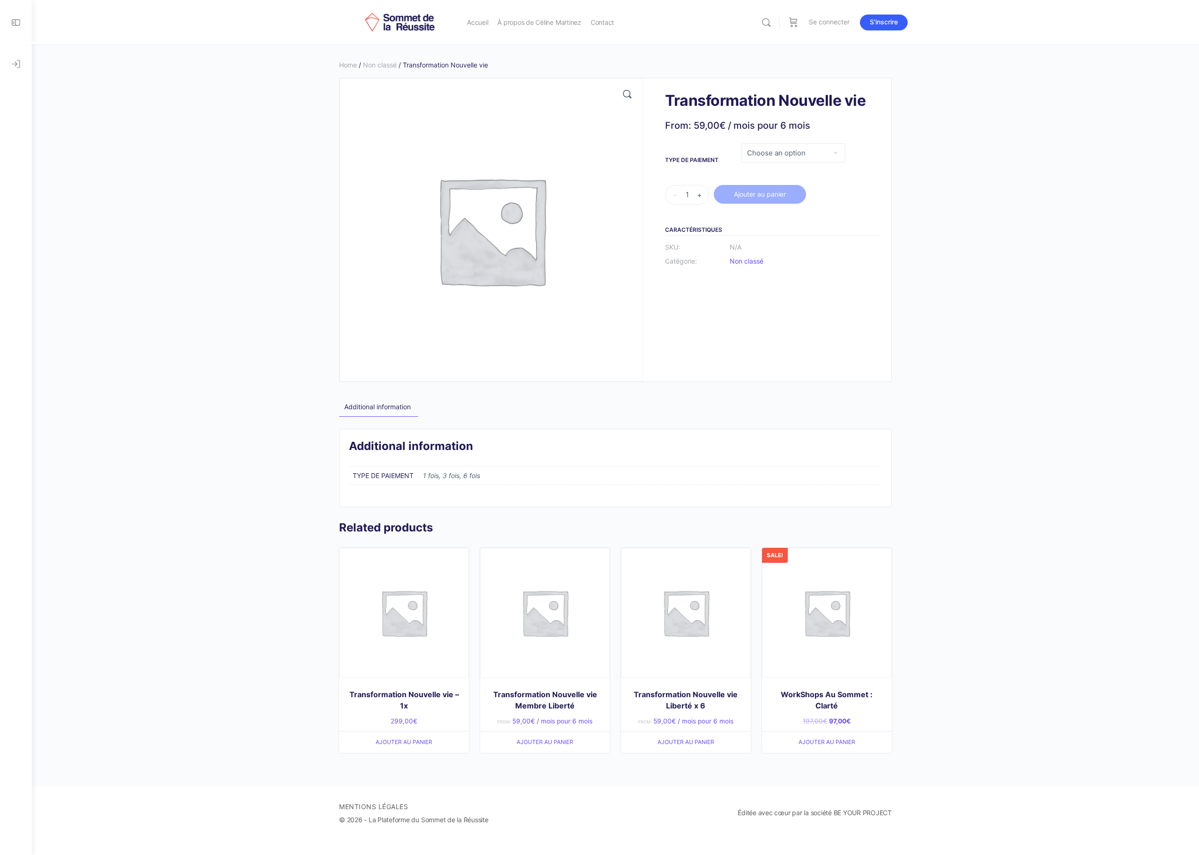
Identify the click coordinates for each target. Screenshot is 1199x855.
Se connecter (829, 22)
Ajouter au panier (760, 194)
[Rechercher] (766, 22)
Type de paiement (691, 159)
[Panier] (793, 22)
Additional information (377, 407)
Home (348, 65)
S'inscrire (884, 22)
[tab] (377, 407)
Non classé (380, 65)
